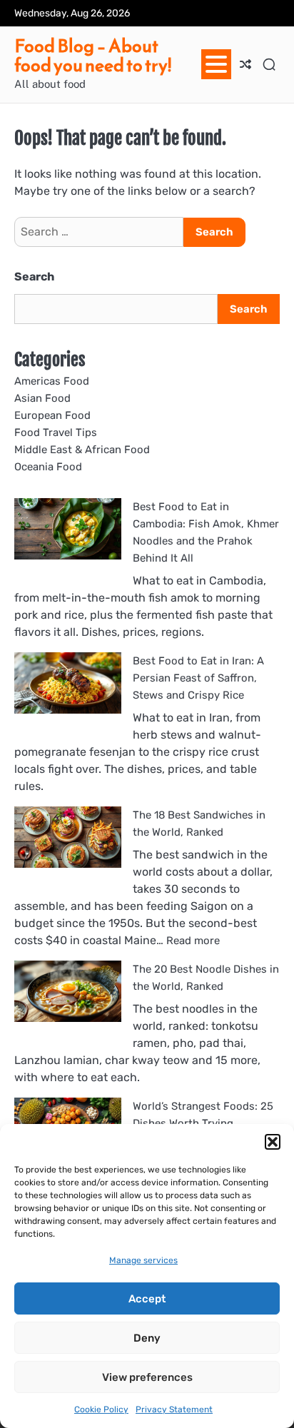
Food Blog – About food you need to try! (92, 55)
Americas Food (51, 381)
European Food (52, 415)
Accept (147, 1298)
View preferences (147, 1377)
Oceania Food (48, 466)
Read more (193, 940)
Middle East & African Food (82, 449)
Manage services (143, 1260)
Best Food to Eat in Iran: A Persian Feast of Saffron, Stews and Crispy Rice (198, 678)
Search (34, 276)
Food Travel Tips (55, 432)
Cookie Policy (101, 1409)
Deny (147, 1338)
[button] (272, 1142)
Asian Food (42, 398)
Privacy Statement (174, 1409)
